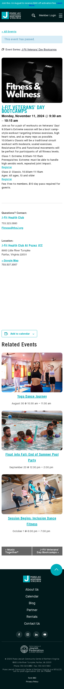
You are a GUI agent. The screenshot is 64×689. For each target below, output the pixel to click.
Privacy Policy (32, 682)
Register (7, 167)
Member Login (47, 15)
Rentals (32, 616)
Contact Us (32, 623)
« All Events (9, 31)
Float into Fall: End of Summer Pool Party (32, 458)
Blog (32, 603)
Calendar (32, 596)
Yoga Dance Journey (32, 397)
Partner (32, 610)
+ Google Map (10, 260)
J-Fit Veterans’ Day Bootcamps (48, 551)
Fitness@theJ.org (12, 227)
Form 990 (32, 678)
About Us (32, 589)
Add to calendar (20, 333)
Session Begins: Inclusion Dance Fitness (32, 521)
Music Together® (11, 551)
